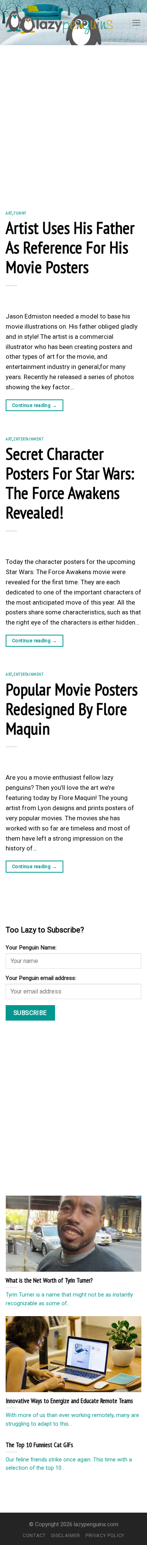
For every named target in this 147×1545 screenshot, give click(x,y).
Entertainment (29, 439)
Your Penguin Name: (31, 947)
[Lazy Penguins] (59, 22)
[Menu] (136, 22)
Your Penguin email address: (41, 978)
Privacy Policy (105, 1535)
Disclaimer (65, 1535)
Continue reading (34, 405)
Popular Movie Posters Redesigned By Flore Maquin (72, 708)
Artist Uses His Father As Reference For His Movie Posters (70, 246)
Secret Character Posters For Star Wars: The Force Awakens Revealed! (70, 482)
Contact (34, 1535)
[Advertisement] (73, 122)
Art (9, 213)
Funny (20, 213)
